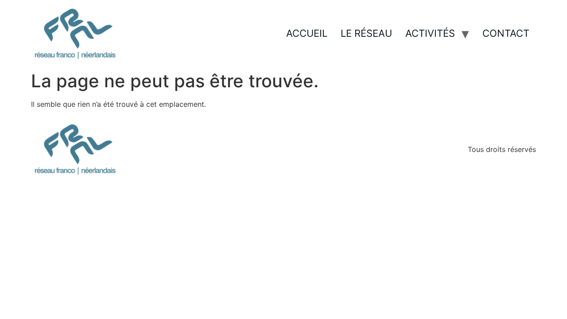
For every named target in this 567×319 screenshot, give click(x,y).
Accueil (306, 33)
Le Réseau (366, 33)
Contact (505, 33)
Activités (430, 33)
